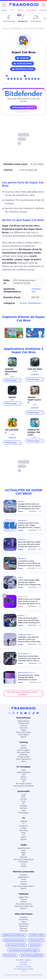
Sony (23, 832)
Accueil (5, 28)
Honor (23, 779)
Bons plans (31, 10)
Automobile (23, 791)
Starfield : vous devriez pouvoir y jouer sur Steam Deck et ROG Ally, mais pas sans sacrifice (29, 639)
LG (23, 823)
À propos (23, 962)
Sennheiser (23, 862)
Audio (23, 845)
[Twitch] (29, 713)
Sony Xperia (23, 734)
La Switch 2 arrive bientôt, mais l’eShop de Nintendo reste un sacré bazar (29, 563)
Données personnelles (23, 969)
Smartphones (23, 718)
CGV (23, 971)
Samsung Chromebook (23, 786)
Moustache (23, 924)
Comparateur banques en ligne (23, 950)
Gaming (23, 742)
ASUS (23, 745)
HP (23, 781)
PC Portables (23, 767)
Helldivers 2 (11, 431)
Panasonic (23, 826)
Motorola (24, 728)
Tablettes (23, 894)
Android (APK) (24, 63)
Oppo (23, 730)
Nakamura (23, 926)
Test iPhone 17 (36, 940)
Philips (23, 828)
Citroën (23, 799)
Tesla (23, 810)
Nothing (23, 857)
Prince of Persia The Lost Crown (34, 434)
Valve (23, 761)
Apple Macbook (23, 772)
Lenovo (23, 777)
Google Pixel (23, 723)
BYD (23, 797)
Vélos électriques (24, 914)
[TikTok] (33, 713)
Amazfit (23, 875)
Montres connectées (23, 871)
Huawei (23, 725)
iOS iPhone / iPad (24, 69)
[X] (9, 713)
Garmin (23, 882)
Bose (23, 850)
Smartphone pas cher (14, 940)
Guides (20, 10)
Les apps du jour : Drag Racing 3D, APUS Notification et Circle (28, 677)
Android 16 (35, 945)
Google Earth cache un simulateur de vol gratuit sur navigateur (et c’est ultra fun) (29, 506)
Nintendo (23, 754)
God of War (35, 369)
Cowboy (23, 917)
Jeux (26, 28)
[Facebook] (17, 713)
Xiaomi (23, 737)
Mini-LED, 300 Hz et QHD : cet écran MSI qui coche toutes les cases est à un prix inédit (29, 544)
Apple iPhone (23, 721)
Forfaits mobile (37, 935)
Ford (23, 801)
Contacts (23, 964)
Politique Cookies (23, 966)
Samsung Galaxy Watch (23, 886)
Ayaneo (23, 748)
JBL (23, 855)
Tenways (23, 928)
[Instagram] (13, 713)
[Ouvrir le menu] (4, 4)
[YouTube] (25, 713)
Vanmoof (24, 931)
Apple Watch (23, 877)
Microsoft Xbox (23, 752)
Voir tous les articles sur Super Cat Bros (22, 693)
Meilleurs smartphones (13, 935)
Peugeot (23, 806)
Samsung (23, 830)
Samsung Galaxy (23, 732)
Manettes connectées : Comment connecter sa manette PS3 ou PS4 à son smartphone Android (29, 658)
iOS (33, 291)
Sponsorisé (22, 112)
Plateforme (34, 303)
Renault (23, 808)
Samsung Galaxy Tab (23, 906)
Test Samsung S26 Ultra (32, 955)
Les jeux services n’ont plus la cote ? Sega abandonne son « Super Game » (29, 525)
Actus (4, 10)
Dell (23, 774)
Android (24, 58)
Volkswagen (23, 812)
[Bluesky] (37, 713)
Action (23, 303)
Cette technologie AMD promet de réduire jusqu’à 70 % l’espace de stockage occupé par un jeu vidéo (29, 582)
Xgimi (23, 837)
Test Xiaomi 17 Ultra (16, 945)
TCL (23, 835)
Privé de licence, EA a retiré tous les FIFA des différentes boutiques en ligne (29, 620)
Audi (24, 794)
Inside (12, 397)
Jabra (23, 853)
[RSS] (21, 713)
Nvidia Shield (23, 757)
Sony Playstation (23, 759)
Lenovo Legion (23, 750)
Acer (24, 770)
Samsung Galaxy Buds (23, 859)
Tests (12, 10)
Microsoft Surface (23, 783)
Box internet (10, 955)
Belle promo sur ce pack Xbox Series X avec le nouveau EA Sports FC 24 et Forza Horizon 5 (29, 601)
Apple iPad (23, 897)
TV (23, 818)
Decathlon (23, 919)
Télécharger (16, 28)
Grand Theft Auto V (34, 400)
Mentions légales (23, 960)
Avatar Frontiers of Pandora (11, 373)
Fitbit (23, 879)
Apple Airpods (23, 848)
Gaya (23, 922)
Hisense (23, 821)
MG (23, 803)
